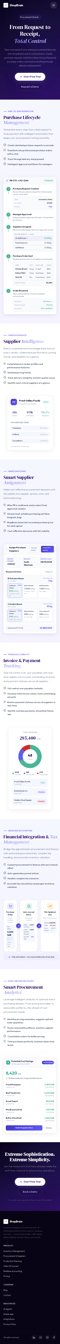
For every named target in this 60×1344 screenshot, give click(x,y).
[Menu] (54, 5)
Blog (5, 1290)
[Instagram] (47, 1337)
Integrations (9, 1319)
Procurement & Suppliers (14, 1256)
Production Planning (12, 1261)
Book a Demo (30, 1191)
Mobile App (8, 1314)
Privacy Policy (9, 1324)
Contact (7, 1295)
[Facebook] (54, 1337)
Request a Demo (30, 86)
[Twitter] (40, 1337)
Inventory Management (14, 1251)
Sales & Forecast (10, 1266)
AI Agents (7, 1309)
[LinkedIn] (33, 1337)
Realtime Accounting (12, 1271)
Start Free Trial (32, 76)
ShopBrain (16, 5)
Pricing (6, 1276)
